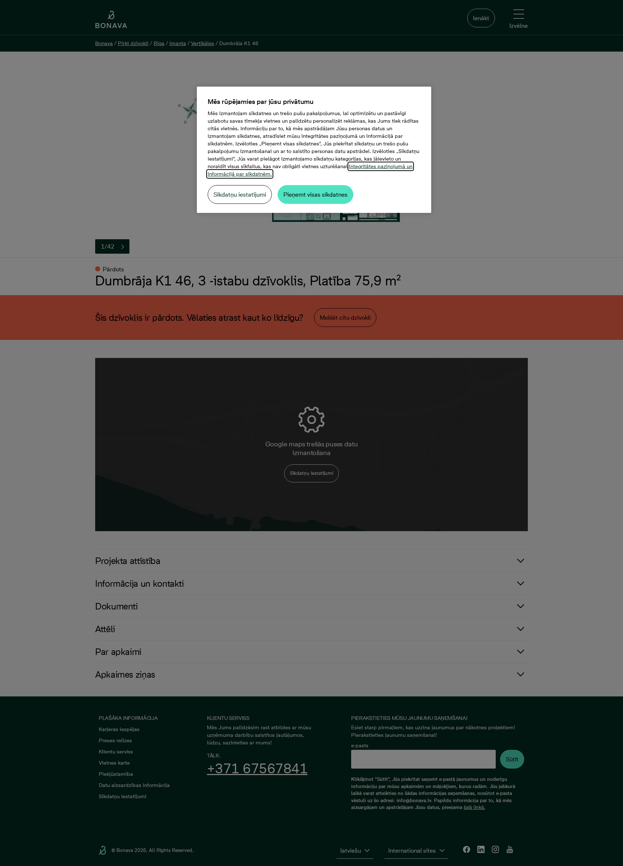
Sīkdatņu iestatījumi (239, 194)
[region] (314, 150)
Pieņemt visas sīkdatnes (315, 194)
